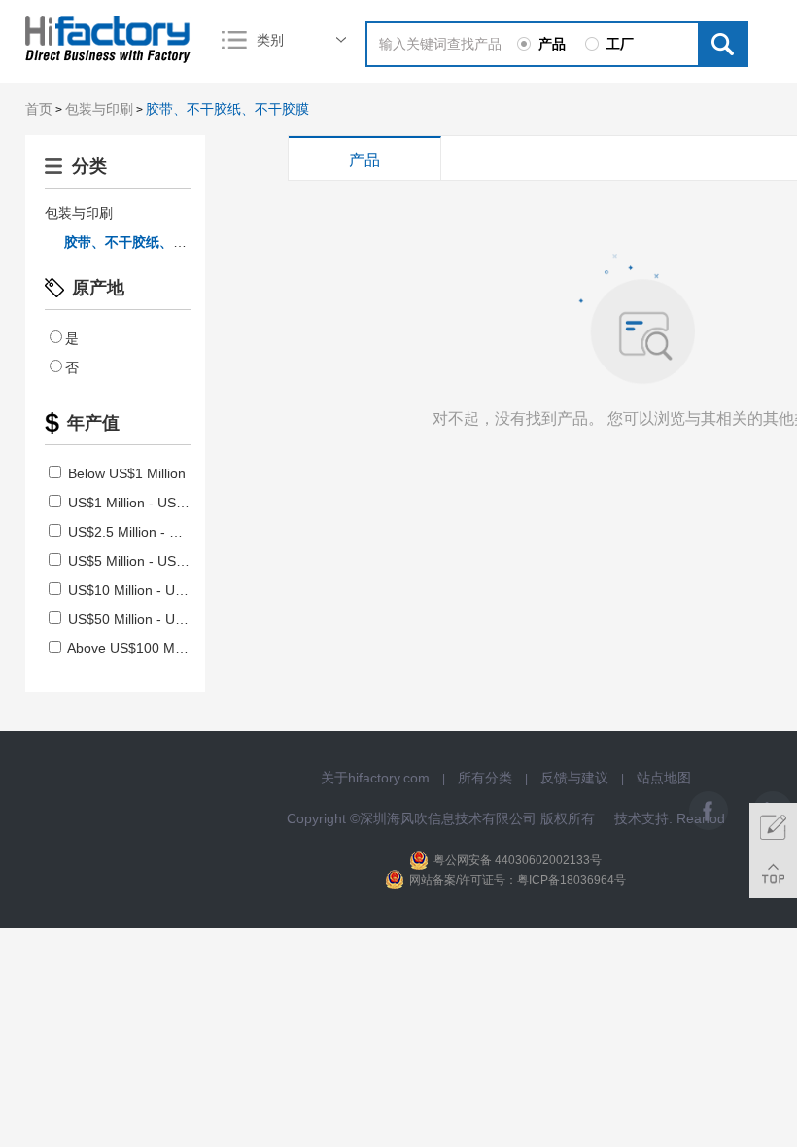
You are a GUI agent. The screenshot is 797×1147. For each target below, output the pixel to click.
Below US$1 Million (125, 473)
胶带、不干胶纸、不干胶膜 (227, 109)
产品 (364, 160)
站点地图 (664, 777)
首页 (38, 109)
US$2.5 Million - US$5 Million (155, 531)
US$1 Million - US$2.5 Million (155, 502)
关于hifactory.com (375, 777)
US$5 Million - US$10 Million (153, 561)
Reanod (700, 818)
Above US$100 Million (133, 648)
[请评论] (773, 827)
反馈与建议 (574, 777)
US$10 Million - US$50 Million (157, 590)
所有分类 (485, 777)
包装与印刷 (99, 109)
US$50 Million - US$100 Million (161, 619)
